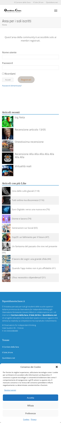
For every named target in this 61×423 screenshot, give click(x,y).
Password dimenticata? (12, 85)
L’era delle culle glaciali (23, 190)
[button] (56, 366)
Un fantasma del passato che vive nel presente (34, 246)
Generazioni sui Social (22, 227)
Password (7, 63)
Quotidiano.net (52, 2)
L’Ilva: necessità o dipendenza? (26, 277)
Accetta (30, 397)
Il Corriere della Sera (22, 2)
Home (4, 25)
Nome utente (9, 52)
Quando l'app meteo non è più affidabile (31, 268)
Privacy (33, 419)
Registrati (26, 79)
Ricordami (9, 73)
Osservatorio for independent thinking (20, 325)
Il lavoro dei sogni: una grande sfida (29, 259)
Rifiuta (30, 405)
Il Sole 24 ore (38, 2)
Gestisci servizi (10, 390)
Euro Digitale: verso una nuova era (29, 209)
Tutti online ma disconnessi (25, 200)
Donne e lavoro (19, 218)
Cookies (26, 419)
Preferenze (30, 413)
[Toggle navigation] (56, 10)
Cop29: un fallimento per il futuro (28, 237)
